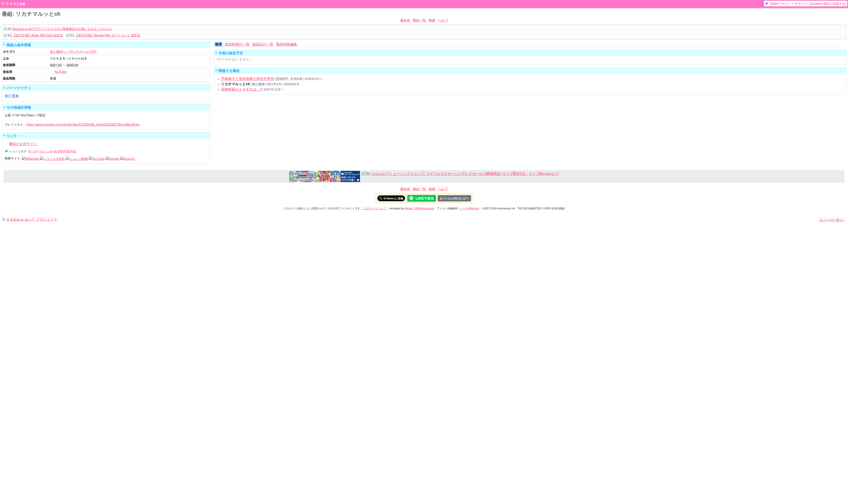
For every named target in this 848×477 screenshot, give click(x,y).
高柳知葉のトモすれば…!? (242, 89)
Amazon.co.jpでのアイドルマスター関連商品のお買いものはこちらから (62, 28)
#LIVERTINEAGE (65, 151)
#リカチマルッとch (40, 151)
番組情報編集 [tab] (286, 44)
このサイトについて (374, 208)
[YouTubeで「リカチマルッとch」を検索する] (97, 158)
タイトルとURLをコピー (454, 198)
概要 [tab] (218, 44)
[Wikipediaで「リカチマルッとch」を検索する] (30, 158)
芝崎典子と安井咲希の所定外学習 (247, 78)
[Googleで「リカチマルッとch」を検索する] (112, 158)
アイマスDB (15, 4)
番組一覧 (419, 20)
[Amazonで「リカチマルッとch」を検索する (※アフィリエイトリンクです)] (127, 158)
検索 (432, 20)
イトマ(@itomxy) (469, 208)
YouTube (60, 71)
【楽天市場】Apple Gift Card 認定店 (38, 35)
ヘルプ (443, 20)
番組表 (405, 20)
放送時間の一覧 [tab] (237, 44)
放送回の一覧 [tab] (262, 44)
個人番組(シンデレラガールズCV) (73, 51)
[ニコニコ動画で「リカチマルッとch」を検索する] (77, 158)
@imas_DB (411, 208)
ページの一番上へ (832, 219)
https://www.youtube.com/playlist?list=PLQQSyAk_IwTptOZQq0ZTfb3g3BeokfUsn (83, 124)
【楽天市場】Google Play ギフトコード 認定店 (107, 35)
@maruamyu (426, 208)
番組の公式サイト (23, 143)
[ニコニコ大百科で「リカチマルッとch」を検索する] (52, 158)
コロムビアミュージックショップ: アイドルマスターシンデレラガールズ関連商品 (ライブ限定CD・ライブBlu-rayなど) (465, 173)
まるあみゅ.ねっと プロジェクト (31, 219)
